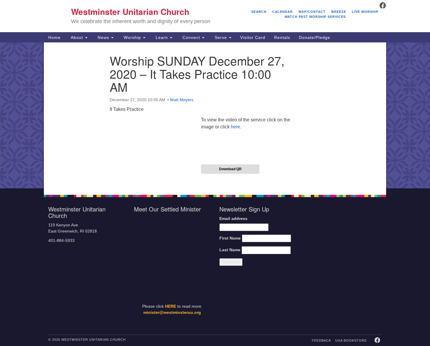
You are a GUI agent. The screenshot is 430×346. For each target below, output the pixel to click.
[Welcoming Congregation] (328, 299)
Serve (220, 37)
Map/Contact (312, 11)
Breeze (338, 11)
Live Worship (365, 11)
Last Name (229, 250)
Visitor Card (252, 37)
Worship (132, 37)
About (77, 37)
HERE (170, 306)
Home (54, 37)
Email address (233, 218)
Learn (161, 37)
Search (258, 11)
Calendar (282, 11)
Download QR (230, 169)
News (103, 37)
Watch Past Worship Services (315, 16)
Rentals (282, 37)
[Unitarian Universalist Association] (344, 235)
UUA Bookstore (351, 340)
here (235, 126)
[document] (215, 115)
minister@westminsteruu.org (172, 312)
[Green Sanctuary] (367, 299)
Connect (191, 37)
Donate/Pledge (314, 37)
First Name (230, 238)
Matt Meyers (181, 99)
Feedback (321, 340)
